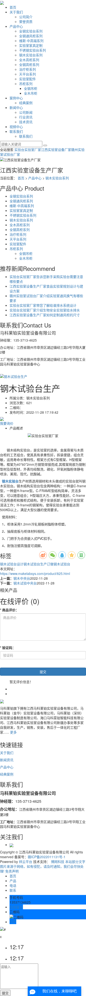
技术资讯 (25, 121)
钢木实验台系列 (31, 55)
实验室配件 (27, 78)
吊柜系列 (25, 83)
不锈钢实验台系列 (32, 50)
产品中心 (16, 26)
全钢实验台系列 (31, 31)
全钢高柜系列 (29, 64)
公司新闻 (25, 112)
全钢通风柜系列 (31, 35)
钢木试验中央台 (25, 583)
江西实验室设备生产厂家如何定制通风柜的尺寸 (45, 314)
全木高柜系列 (29, 59)
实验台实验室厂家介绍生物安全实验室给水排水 (45, 310)
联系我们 (16, 131)
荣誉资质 (25, 21)
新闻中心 (16, 107)
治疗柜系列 (27, 69)
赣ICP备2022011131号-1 (46, 856)
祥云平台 (25, 861)
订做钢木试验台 (58, 564)
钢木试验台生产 (35, 564)
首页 (13, 7)
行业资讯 (25, 117)
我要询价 (6, 423)
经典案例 (25, 102)
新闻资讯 (6, 759)
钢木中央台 (21, 578)
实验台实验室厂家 (27, 149)
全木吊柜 (30, 93)
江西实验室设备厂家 (56, 149)
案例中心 (16, 98)
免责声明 (12, 871)
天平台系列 (27, 74)
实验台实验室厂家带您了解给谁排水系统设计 (43, 305)
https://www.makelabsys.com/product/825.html (35, 573)
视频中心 (16, 126)
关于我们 (16, 12)
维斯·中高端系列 (31, 40)
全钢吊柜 (30, 88)
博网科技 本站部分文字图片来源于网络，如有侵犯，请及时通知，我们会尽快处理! (42, 866)
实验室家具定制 (31, 45)
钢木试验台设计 (11, 564)
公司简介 (25, 16)
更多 (13, 732)
